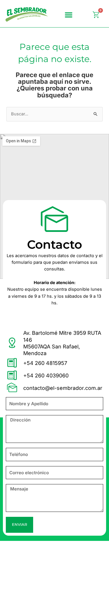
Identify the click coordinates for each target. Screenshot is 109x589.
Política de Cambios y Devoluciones (43, 563)
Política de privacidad (28, 549)
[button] (68, 15)
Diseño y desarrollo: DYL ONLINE (40, 576)
